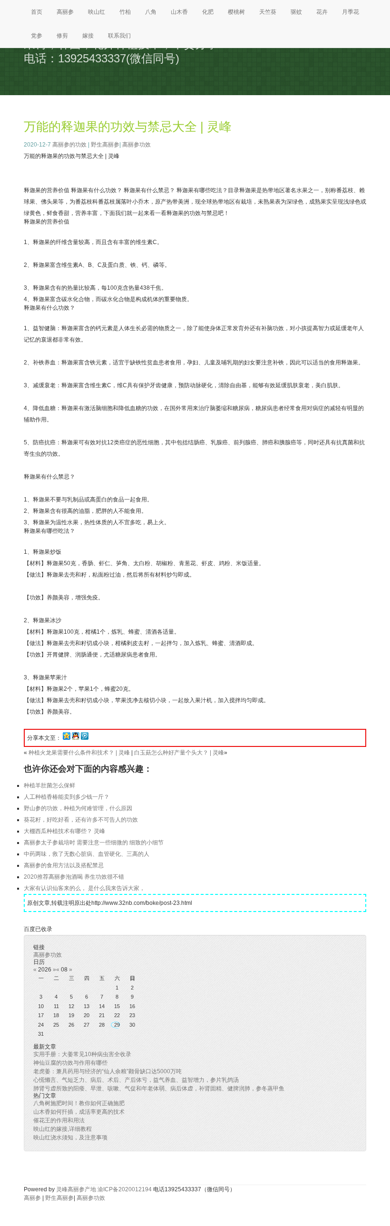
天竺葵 (267, 12)
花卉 (322, 12)
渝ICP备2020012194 (125, 1189)
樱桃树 (236, 12)
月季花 (350, 12)
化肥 (208, 12)
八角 (150, 12)
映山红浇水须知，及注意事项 (70, 1137)
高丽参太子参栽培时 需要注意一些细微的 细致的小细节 (94, 842)
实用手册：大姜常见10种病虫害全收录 (82, 1054)
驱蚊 (296, 12)
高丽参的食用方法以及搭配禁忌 (64, 865)
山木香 (179, 12)
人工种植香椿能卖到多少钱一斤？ (66, 797)
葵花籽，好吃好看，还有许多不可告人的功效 (81, 819)
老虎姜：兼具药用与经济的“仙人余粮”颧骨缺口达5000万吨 (107, 1071)
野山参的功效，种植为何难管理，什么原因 (78, 808)
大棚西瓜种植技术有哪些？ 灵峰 (64, 831)
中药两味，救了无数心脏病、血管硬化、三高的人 (86, 854)
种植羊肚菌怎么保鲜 (49, 785)
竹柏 (125, 12)
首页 (36, 12)
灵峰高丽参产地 (76, 1189)
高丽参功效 (136, 144)
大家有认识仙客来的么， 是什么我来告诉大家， (84, 888)
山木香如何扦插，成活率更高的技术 (79, 1111)
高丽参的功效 (69, 144)
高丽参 (65, 12)
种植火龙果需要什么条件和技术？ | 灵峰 (79, 752)
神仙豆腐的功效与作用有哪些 (70, 1062)
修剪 (62, 35)
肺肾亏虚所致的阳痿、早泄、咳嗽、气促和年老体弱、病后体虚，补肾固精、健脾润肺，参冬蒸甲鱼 (158, 1088)
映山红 (96, 12)
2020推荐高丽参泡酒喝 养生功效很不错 (74, 876)
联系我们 (119, 35)
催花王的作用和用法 (59, 1120)
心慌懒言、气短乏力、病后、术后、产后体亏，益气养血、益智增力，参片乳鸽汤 (136, 1080)
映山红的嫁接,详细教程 (62, 1129)
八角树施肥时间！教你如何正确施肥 (79, 1103)
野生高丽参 (105, 144)
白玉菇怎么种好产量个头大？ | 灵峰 (179, 752)
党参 (36, 35)
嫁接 (88, 35)
